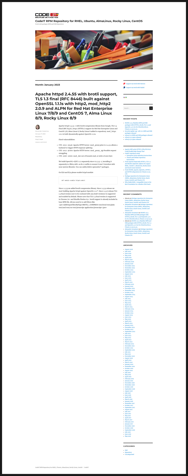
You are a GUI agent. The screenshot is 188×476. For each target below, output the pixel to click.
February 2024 (129, 309)
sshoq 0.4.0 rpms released (133, 137)
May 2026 (128, 255)
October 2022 (129, 329)
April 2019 (128, 377)
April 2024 (128, 305)
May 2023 (128, 319)
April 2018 (128, 397)
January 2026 (129, 264)
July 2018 (128, 393)
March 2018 (128, 399)
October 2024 (129, 292)
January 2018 (129, 401)
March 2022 (128, 342)
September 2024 (130, 294)
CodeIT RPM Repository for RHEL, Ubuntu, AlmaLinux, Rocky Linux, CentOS (89, 21)
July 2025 (128, 276)
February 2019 (129, 379)
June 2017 (128, 413)
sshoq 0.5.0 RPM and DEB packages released (138, 135)
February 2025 (129, 284)
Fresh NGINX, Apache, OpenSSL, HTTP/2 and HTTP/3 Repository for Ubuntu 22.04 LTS (137, 172)
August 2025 (129, 274)
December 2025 (130, 266)
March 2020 (128, 362)
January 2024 (129, 311)
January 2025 (129, 286)
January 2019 (129, 381)
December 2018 (130, 383)
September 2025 (130, 272)
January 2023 (129, 325)
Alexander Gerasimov (42, 131)
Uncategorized (129, 454)
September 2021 (130, 350)
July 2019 (128, 372)
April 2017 (128, 418)
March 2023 (128, 323)
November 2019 (130, 366)
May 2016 (128, 436)
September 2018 (130, 389)
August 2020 (129, 358)
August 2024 (129, 296)
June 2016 (128, 434)
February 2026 (129, 262)
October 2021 (129, 348)
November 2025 (130, 268)
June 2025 (128, 278)
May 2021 (128, 354)
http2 (37, 139)
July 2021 (128, 352)
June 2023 (128, 317)
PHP (126, 450)
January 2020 (129, 364)
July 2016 (128, 432)
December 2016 (130, 426)
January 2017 (129, 424)
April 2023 (128, 321)
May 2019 (128, 374)
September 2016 (130, 430)
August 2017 (129, 409)
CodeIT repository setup (132, 153)
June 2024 (128, 301)
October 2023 (129, 313)
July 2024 (128, 299)
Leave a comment (41, 142)
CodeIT (86, 467)
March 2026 (129, 259)
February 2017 (129, 422)
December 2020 (130, 356)
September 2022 (130, 331)
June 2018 (128, 395)
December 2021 (130, 346)
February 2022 (129, 344)
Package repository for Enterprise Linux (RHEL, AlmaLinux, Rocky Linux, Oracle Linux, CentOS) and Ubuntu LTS (137, 178)
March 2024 (128, 307)
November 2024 (130, 290)
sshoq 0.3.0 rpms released (133, 139)
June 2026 (128, 253)
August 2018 (129, 391)
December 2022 (130, 327)
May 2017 (128, 416)
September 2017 (130, 407)
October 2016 (129, 428)
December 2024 (130, 288)
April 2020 (128, 360)
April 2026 (128, 257)
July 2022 (128, 333)
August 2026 (129, 249)
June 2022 (128, 335)
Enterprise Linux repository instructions (139, 155)
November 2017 (130, 403)
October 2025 (129, 270)
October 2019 (129, 368)
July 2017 (128, 411)
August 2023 (129, 315)
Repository (38, 136)
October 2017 (129, 405)
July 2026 (128, 251)
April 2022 (128, 340)
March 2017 (128, 420)
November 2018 (130, 385)
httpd (41, 139)
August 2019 (129, 370)
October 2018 (129, 387)
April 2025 (128, 280)
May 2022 (128, 338)
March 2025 (128, 282)
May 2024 (128, 303)
